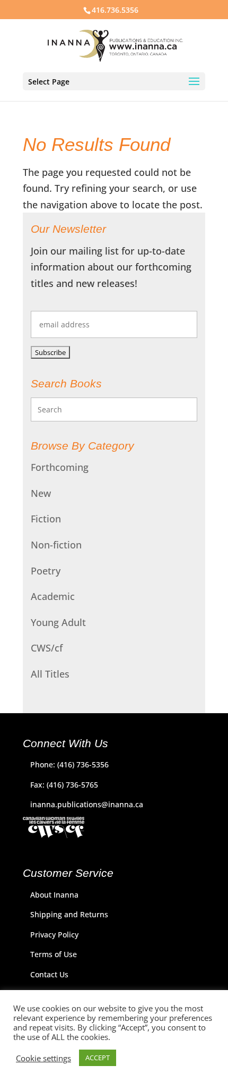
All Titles (50, 673)
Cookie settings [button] (43, 1058)
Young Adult (58, 622)
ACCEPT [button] (97, 1057)
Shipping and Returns (69, 914)
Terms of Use (53, 954)
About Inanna (54, 895)
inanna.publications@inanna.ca (86, 804)
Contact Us (49, 974)
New (41, 493)
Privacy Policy (54, 934)
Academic (53, 596)
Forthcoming (60, 467)
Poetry (45, 570)
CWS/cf (47, 647)
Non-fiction (56, 544)
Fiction (46, 518)
